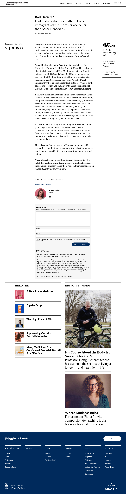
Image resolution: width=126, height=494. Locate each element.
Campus (97, 3)
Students (48, 457)
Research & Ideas (65, 3)
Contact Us (89, 474)
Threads (108, 464)
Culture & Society (11, 467)
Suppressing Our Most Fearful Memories (39, 335)
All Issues (88, 460)
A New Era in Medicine (39, 291)
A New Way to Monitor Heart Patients (108, 63)
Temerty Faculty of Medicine (51, 180)
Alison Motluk (44, 34)
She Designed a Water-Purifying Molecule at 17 (109, 52)
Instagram (108, 460)
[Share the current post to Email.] (17, 48)
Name (38, 228)
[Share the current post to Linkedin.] (13, 48)
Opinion (79, 3)
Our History (69, 453)
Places (67, 457)
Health (7, 453)
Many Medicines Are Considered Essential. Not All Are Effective (43, 350)
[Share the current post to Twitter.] (6, 48)
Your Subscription (91, 464)
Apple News (109, 467)
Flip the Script (34, 305)
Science (7, 457)
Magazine (106, 3)
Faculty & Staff (50, 460)
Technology (9, 460)
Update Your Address (92, 467)
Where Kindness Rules (81, 413)
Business (8, 464)
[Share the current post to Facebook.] (9, 48)
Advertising (89, 470)
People (87, 3)
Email (38, 234)
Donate (112, 439)
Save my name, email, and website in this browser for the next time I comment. (61, 240)
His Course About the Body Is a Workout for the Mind (88, 354)
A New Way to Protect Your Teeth (110, 73)
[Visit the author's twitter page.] (50, 197)
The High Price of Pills (39, 319)
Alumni (47, 453)
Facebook (108, 453)
